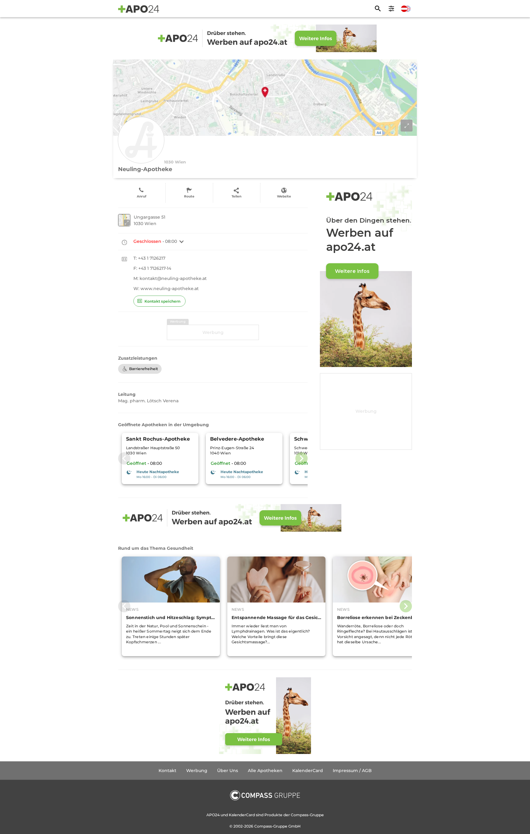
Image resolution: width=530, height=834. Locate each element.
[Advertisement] (213, 332)
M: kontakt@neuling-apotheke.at (170, 278)
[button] (181, 241)
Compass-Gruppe (271, 826)
